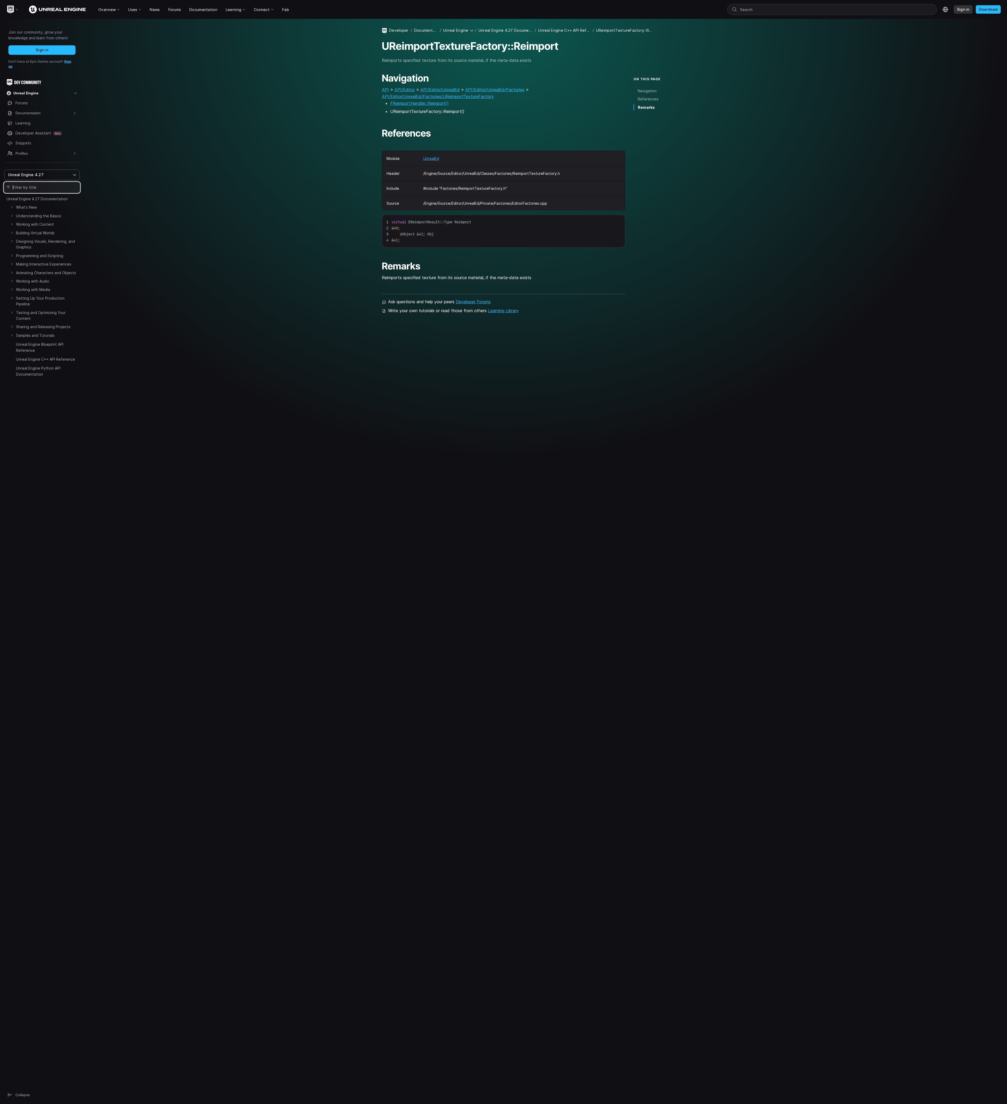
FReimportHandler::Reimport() (419, 103)
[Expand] (12, 207)
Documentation (426, 30)
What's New (26, 207)
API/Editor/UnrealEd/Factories (494, 89)
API (385, 89)
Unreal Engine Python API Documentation (38, 371)
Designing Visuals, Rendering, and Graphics (45, 244)
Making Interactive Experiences (43, 264)
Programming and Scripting (39, 255)
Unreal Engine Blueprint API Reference (39, 347)
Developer (399, 30)
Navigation (647, 91)
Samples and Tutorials (35, 335)
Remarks (646, 107)
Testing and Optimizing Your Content (41, 315)
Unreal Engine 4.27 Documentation (37, 199)
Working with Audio (32, 281)
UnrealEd (431, 158)
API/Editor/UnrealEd (440, 89)
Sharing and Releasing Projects (43, 326)
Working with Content (35, 224)
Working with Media (33, 289)
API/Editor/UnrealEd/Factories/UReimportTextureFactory (438, 96)
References (648, 99)
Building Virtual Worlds (35, 233)
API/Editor (404, 89)
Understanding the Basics (38, 216)
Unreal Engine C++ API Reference (45, 359)
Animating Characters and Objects (46, 272)
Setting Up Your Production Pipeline (40, 301)
